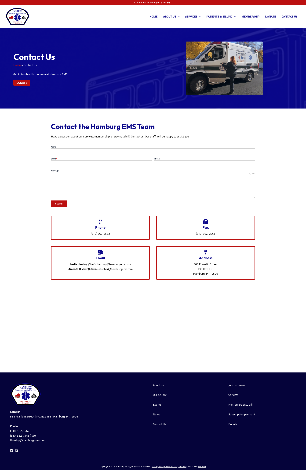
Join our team (236, 385)
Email (54, 158)
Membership (250, 16)
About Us (169, 16)
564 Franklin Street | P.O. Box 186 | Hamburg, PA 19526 (44, 416)
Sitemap (182, 467)
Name (54, 146)
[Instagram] (16, 450)
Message (55, 170)
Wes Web (202, 467)
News (156, 414)
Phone (157, 158)
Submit (59, 204)
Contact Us (290, 16)
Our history (160, 394)
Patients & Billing (219, 16)
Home (153, 16)
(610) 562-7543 (19, 435)
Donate (270, 16)
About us (158, 385)
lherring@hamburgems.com (114, 264)
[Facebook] (11, 450)
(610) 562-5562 (19, 431)
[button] (178, 16)
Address (205, 258)
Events (157, 404)
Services (191, 16)
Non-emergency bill (240, 404)
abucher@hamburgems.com (115, 269)
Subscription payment (241, 414)
